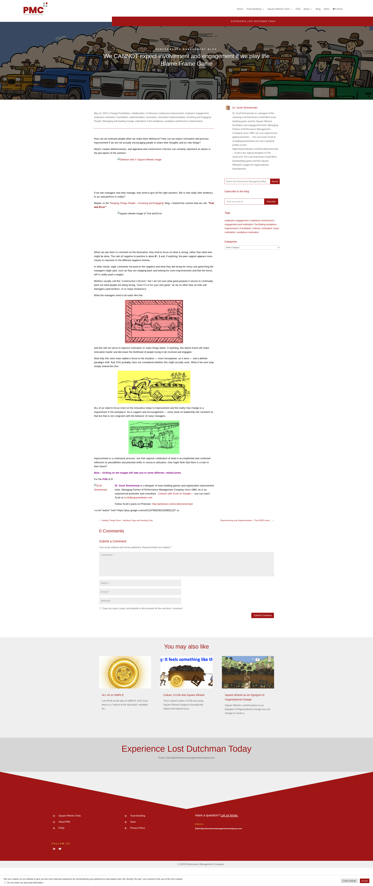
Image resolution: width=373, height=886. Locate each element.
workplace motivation (248, 232)
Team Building (253, 9)
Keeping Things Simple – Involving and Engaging (136, 203)
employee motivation (104, 117)
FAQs (61, 828)
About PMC (65, 822)
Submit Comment (263, 615)
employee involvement (261, 220)
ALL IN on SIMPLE (113, 695)
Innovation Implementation (171, 117)
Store (326, 9)
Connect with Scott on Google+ (175, 493)
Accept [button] (365, 881)
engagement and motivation (239, 224)
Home (240, 9)
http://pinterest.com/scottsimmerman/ (172, 504)
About (306, 9)
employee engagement (197, 113)
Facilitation (122, 117)
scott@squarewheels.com (138, 497)
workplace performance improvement (183, 121)
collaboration (138, 113)
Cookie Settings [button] (349, 881)
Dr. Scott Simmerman (244, 107)
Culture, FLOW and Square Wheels (184, 695)
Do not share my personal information (25, 882)
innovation (151, 117)
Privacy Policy (137, 828)
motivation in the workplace (149, 121)
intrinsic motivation (262, 228)
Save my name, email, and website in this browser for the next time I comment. (143, 608)
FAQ (298, 9)
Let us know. (229, 815)
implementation (137, 117)
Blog (318, 9)
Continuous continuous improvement (165, 113)
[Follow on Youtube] (60, 848)
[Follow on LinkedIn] (54, 848)
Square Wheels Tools (278, 9)
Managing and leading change (118, 121)
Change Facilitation (120, 113)
